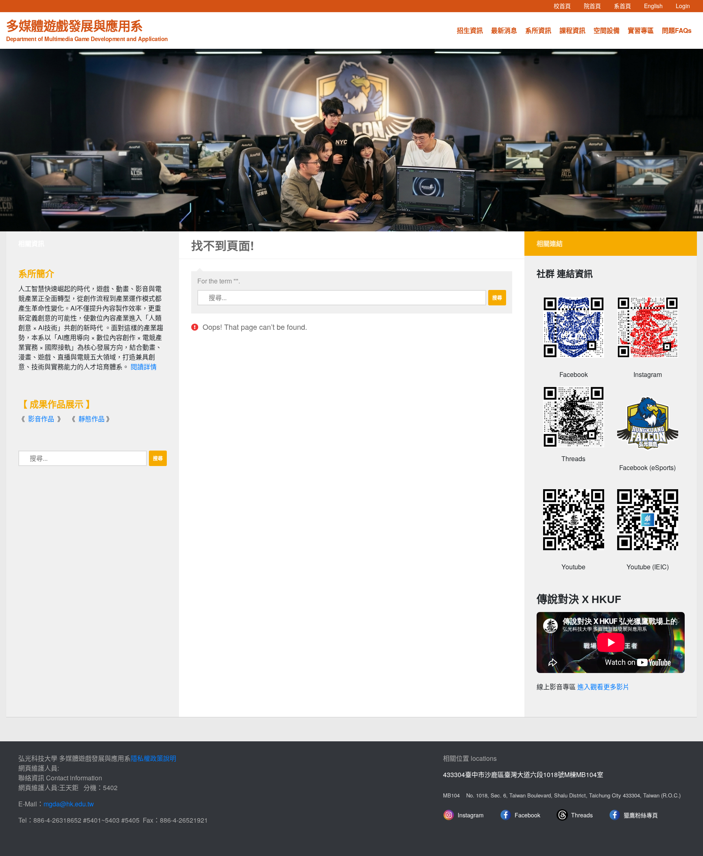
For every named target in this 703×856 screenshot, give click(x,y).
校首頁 (565, 5)
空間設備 (607, 30)
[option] (351, 140)
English (656, 5)
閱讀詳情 (144, 366)
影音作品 (41, 418)
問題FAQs (677, 30)
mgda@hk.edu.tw (69, 803)
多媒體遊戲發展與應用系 (87, 29)
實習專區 (641, 30)
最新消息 (504, 30)
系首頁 (626, 5)
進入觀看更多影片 (603, 687)
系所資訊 (538, 30)
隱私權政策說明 (153, 758)
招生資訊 (470, 30)
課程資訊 (572, 30)
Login (683, 6)
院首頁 (595, 5)
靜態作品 (92, 418)
